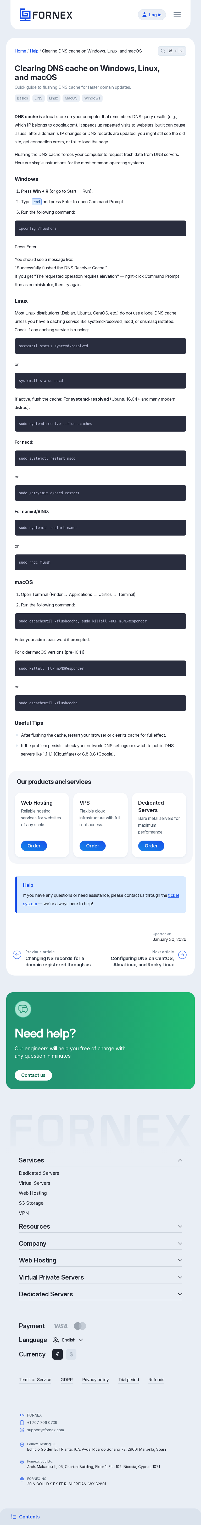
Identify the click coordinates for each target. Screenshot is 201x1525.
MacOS (71, 98)
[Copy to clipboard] (180, 227)
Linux (53, 98)
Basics (22, 98)
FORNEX (34, 1415)
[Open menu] (177, 14)
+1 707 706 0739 (42, 1422)
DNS (38, 98)
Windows (92, 98)
